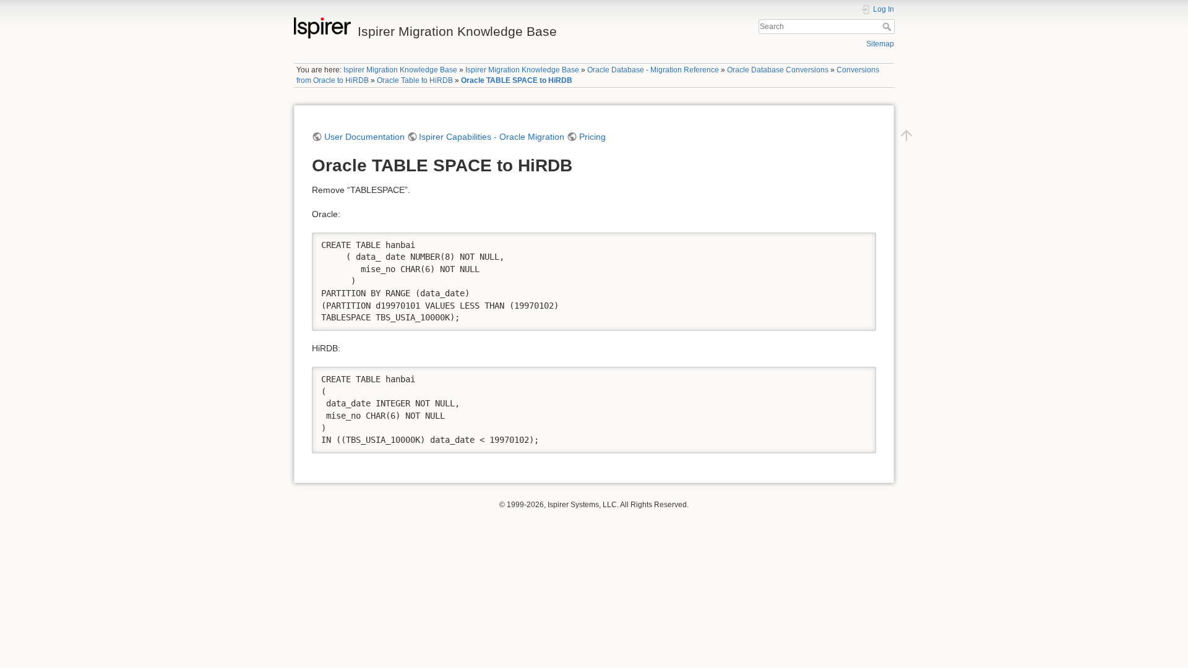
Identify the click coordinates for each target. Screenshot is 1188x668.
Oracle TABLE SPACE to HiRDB (516, 80)
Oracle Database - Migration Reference (653, 70)
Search (888, 26)
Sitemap (880, 44)
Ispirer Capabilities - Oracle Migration (491, 137)
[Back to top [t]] (906, 135)
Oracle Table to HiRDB (415, 80)
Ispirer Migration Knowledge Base (400, 70)
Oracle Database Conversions (778, 70)
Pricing (592, 137)
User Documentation (364, 137)
